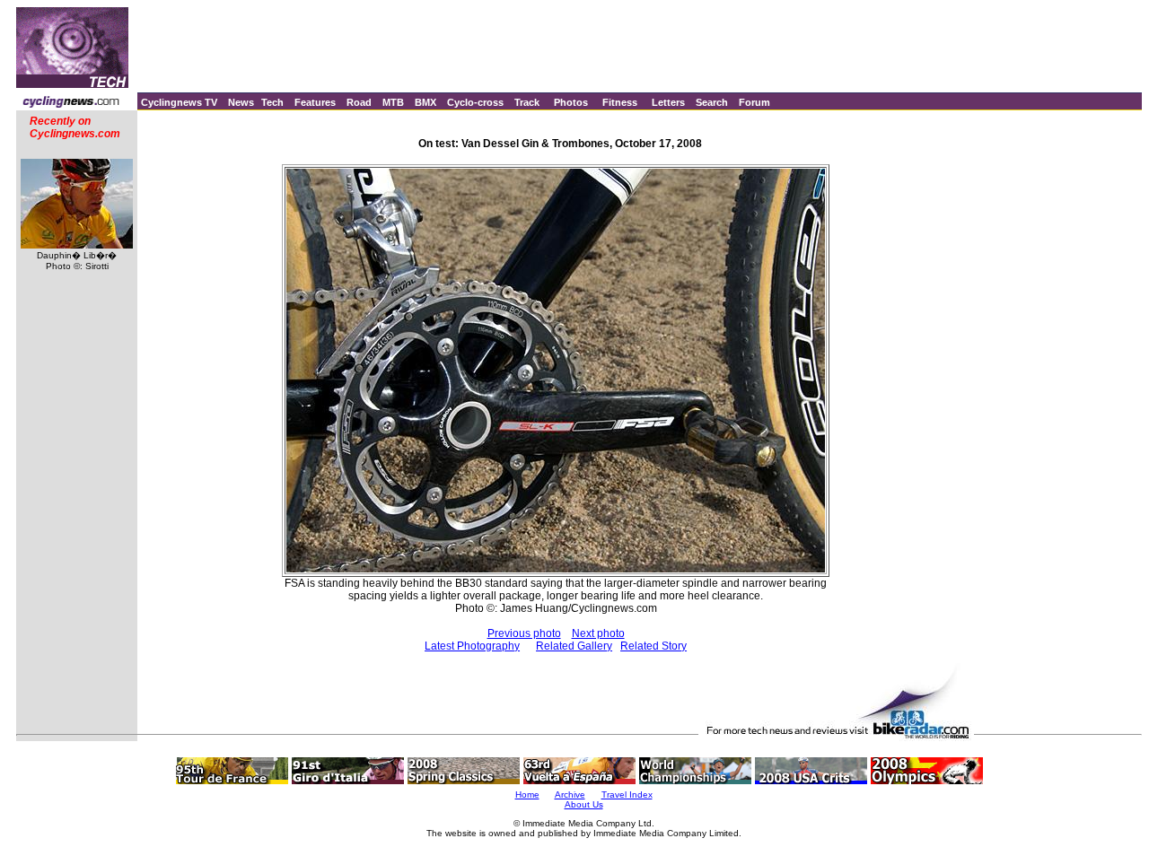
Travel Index (627, 794)
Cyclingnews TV (179, 102)
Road (359, 102)
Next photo (598, 633)
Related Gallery (574, 646)
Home (527, 794)
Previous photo (524, 633)
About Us (584, 804)
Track (526, 102)
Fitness (619, 102)
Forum (754, 102)
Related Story (653, 646)
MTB (393, 102)
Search (712, 102)
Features (315, 102)
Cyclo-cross (475, 102)
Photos (571, 102)
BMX (425, 102)
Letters (668, 102)
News (241, 102)
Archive (570, 794)
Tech (272, 102)
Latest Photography (472, 646)
